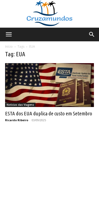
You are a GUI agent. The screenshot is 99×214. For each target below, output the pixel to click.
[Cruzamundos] (49, 14)
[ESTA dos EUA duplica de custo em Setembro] (49, 85)
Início (9, 46)
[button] (9, 34)
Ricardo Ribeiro (16, 120)
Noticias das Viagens (20, 104)
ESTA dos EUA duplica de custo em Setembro (48, 113)
